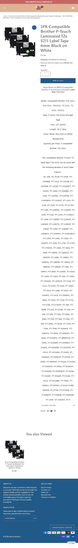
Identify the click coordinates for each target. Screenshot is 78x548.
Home (5, 16)
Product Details (49, 405)
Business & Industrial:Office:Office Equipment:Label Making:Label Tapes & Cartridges (35, 16)
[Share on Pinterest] (54, 410)
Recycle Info (46, 495)
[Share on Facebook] (47, 410)
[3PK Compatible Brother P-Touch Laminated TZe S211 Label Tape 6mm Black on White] (14, 449)
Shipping (44, 59)
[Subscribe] (34, 518)
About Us (44, 492)
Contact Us (45, 490)
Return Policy (46, 487)
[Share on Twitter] (51, 410)
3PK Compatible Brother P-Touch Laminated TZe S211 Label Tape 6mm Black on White (14, 465)
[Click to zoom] (34, 27)
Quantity (44, 70)
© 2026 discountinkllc (11, 536)
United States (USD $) (62, 527)
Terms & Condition (48, 497)
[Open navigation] (4, 8)
